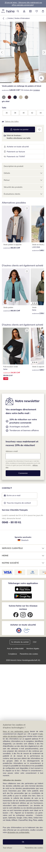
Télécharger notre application (23, 583)
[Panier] (43, 11)
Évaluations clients (12, 194)
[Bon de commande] (30, 11)
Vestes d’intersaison (22, 18)
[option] (4, 97)
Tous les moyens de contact (19, 503)
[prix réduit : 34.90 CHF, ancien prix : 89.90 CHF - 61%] (16, 346)
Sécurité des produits (13, 187)
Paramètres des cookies (34, 848)
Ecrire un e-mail (17, 496)
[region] (23, 786)
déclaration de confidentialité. (18, 832)
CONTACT (7, 488)
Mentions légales (32, 649)
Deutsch (24, 540)
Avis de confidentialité (15, 649)
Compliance (12, 654)
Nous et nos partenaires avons (16, 731)
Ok (23, 842)
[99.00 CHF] (16, 224)
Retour (7, 180)
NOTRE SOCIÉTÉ (10, 562)
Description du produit (13, 166)
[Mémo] (36, 11)
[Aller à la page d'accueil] (10, 11)
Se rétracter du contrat (20, 642)
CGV (34, 642)
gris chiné (5, 101)
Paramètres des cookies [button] (29, 654)
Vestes (10, 18)
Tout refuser (7, 848)
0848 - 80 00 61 (11, 522)
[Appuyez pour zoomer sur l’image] (41, 78)
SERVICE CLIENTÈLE (12, 548)
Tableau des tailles (12, 121)
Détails (7, 173)
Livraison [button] (36, 90)
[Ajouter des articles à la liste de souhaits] (39, 129)
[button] (3, 11)
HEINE (5, 555)
